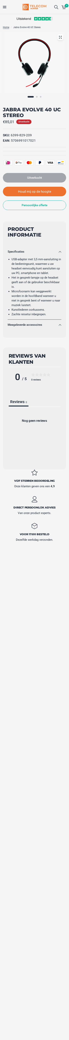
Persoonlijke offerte (34, 205)
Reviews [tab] (18, 401)
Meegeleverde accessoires (25, 324)
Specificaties (16, 251)
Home (6, 27)
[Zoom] (60, 37)
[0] (63, 7)
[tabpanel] (34, 437)
